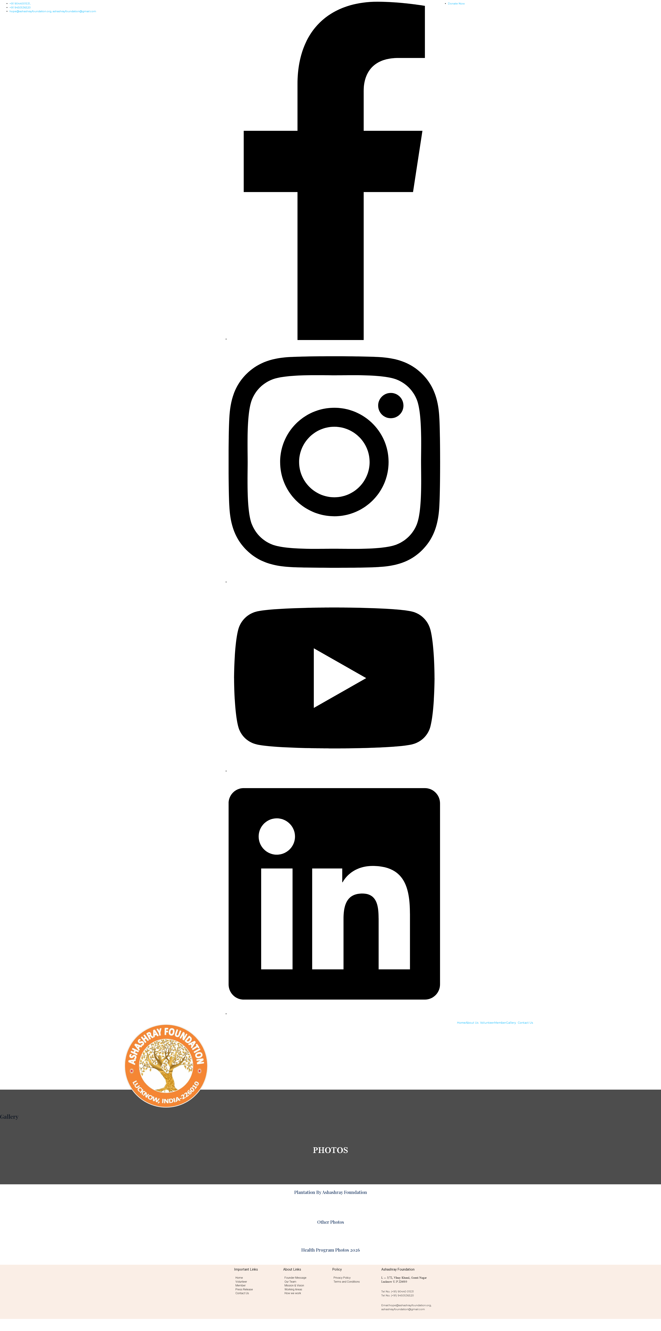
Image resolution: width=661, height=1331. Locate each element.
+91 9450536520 (20, 7)
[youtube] (334, 771)
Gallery (511, 1022)
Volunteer (487, 1022)
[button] (472, 1022)
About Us (471, 1022)
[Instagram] (334, 582)
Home (461, 1022)
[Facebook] (334, 339)
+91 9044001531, (19, 3)
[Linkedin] (334, 1013)
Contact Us (525, 1022)
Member (500, 1022)
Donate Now (456, 3)
